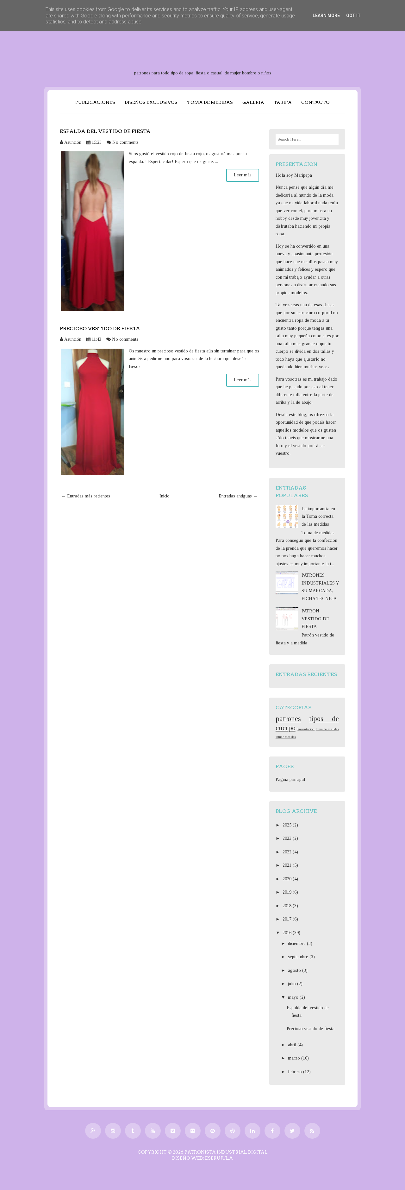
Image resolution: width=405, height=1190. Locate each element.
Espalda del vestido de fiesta (105, 131)
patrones (288, 719)
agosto (295, 970)
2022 (288, 852)
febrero (295, 1071)
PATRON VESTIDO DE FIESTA (315, 619)
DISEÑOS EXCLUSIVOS (151, 102)
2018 (288, 905)
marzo (294, 1058)
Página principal (290, 779)
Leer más (243, 175)
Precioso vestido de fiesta (100, 329)
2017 (288, 919)
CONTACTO (315, 102)
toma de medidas (327, 729)
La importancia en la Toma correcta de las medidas (318, 516)
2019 (288, 892)
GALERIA (253, 102)
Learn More (326, 15)
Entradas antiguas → (238, 496)
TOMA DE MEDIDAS (210, 102)
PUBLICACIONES (95, 102)
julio (292, 983)
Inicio (164, 496)
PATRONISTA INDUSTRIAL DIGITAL (226, 1152)
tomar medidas (286, 736)
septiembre (298, 956)
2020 (288, 879)
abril (292, 1044)
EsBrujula (219, 1158)
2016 (288, 932)
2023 (288, 838)
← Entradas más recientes (85, 496)
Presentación (306, 729)
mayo (294, 997)
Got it (353, 15)
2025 (288, 825)
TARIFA (283, 102)
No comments (125, 142)
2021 (288, 865)
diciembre (297, 943)
